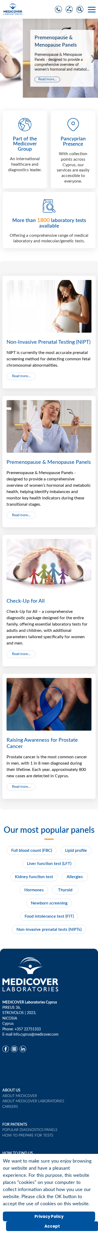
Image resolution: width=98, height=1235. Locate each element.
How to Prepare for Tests (27, 1135)
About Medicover (19, 1096)
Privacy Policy (49, 1216)
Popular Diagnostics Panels (29, 1130)
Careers (10, 1107)
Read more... (24, 79)
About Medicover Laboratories (33, 1101)
